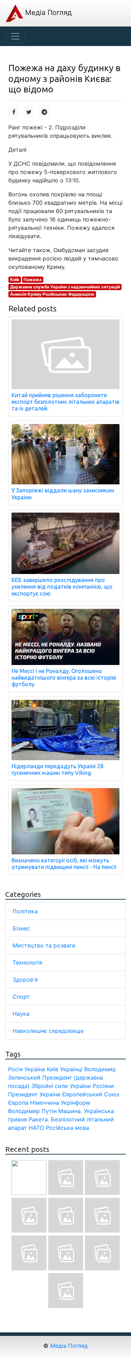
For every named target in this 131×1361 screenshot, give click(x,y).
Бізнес (21, 928)
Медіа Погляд (47, 12)
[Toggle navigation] (15, 36)
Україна (34, 1069)
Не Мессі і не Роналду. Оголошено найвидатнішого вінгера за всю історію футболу (64, 677)
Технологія (27, 962)
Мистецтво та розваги (44, 945)
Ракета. (39, 1119)
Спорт (21, 996)
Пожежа (32, 279)
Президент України (34, 1094)
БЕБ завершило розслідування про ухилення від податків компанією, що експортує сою (62, 586)
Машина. (70, 1110)
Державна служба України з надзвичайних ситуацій (65, 286)
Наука (21, 1013)
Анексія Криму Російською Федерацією (52, 294)
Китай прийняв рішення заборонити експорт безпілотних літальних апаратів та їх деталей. (65, 401)
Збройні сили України (61, 1085)
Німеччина (44, 1102)
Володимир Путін (32, 1110)
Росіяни (103, 1085)
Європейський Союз (90, 1094)
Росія (15, 1069)
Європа (18, 1102)
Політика (25, 911)
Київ (14, 279)
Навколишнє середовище (48, 1030)
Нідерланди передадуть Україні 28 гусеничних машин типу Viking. (57, 769)
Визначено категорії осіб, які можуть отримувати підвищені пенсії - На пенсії (64, 863)
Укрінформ (75, 1102)
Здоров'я (25, 979)
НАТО (36, 1127)
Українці (71, 1069)
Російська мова (67, 1127)
